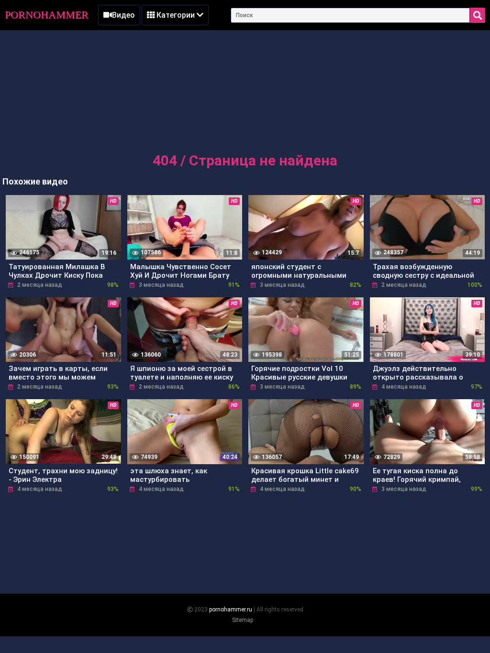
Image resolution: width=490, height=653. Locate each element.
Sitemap (242, 620)
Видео (123, 15)
